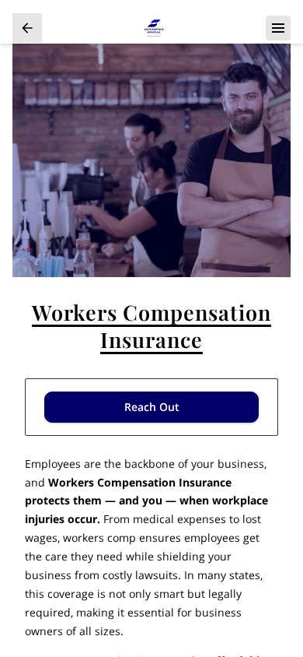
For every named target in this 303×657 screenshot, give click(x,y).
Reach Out (151, 406)
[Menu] (278, 28)
